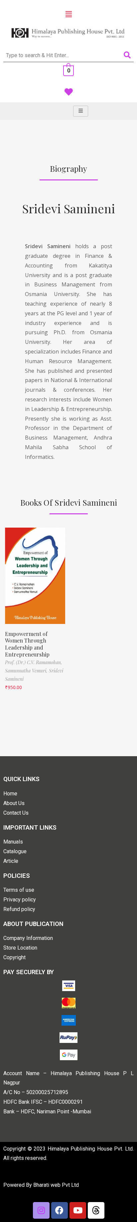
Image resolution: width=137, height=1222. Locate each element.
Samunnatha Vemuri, (27, 670)
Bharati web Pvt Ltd (56, 1185)
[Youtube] (77, 1210)
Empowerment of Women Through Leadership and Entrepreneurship (27, 644)
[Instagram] (41, 1210)
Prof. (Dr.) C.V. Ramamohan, (33, 662)
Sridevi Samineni (68, 208)
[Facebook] (59, 1210)
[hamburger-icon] (80, 111)
